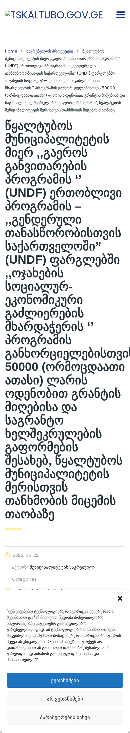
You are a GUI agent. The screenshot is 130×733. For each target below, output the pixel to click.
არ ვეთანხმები (65, 698)
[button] (120, 598)
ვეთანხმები (65, 680)
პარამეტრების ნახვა (65, 717)
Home (11, 51)
